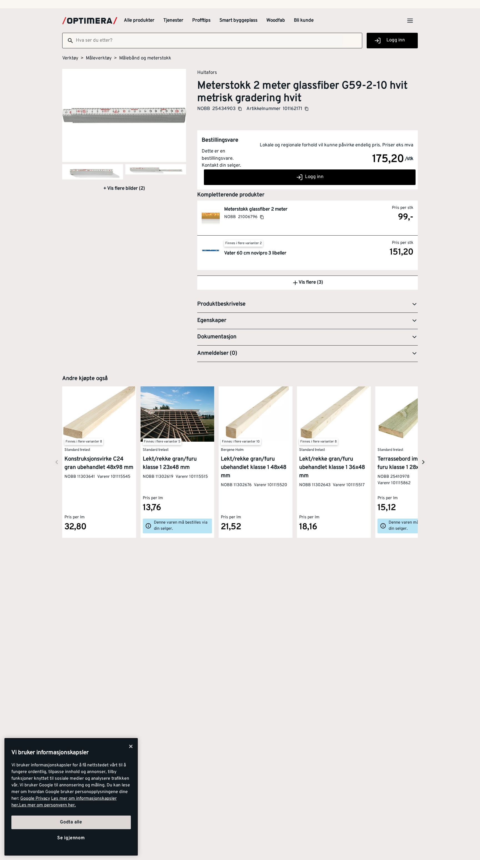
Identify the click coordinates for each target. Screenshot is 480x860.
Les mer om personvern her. (47, 805)
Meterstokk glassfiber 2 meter (256, 209)
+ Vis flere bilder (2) (124, 189)
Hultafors (207, 72)
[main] (71, 797)
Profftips (201, 21)
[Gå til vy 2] (92, 171)
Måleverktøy (99, 58)
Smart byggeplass (238, 21)
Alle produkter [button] (139, 21)
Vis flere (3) (311, 282)
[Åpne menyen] (410, 20)
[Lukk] (131, 746)
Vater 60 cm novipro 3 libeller (255, 253)
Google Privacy (35, 798)
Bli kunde (304, 21)
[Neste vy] (56, 462)
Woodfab (275, 21)
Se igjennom (71, 838)
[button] (307, 304)
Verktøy (70, 58)
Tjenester (173, 21)
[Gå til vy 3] (155, 169)
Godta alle (71, 822)
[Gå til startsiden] (89, 20)
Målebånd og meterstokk (145, 58)
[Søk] (68, 40)
